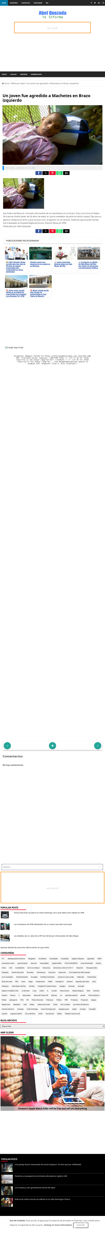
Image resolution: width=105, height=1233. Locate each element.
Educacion (62, 972)
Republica (16, 1004)
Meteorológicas (78, 991)
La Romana (26, 991)
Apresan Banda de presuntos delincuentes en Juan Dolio (25, 947)
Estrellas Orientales (48, 977)
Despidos (5, 972)
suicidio (4, 1014)
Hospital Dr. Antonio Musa (47, 986)
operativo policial (71, 995)
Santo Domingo (32, 1009)
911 (3, 959)
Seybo (74, 1009)
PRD (66, 1000)
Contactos (25, 3)
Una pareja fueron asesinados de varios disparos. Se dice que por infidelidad (48, 1164)
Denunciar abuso (11, 1214)
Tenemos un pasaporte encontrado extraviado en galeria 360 (41, 1176)
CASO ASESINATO (71, 963)
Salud (55, 1004)
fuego (31, 981)
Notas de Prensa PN (41, 995)
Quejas (93, 1000)
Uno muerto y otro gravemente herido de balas (35, 1187)
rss (47, 3)
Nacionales (27, 995)
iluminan (72, 986)
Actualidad (65, 959)
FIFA (16, 981)
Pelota (4, 1000)
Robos (32, 1004)
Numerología (36, 74)
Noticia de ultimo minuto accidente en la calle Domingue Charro (42, 1199)
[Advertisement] (51, 844)
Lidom (42, 991)
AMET (99, 959)
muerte (4, 995)
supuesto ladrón (16, 1014)
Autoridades (44, 963)
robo (25, 1004)
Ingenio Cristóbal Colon (10, 991)
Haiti (94, 981)
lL (47, 991)
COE (10, 968)
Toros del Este (30, 1014)
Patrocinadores (93, 995)
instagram (38, 3)
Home (4, 3)
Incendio (81, 986)
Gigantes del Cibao (82, 981)
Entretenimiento (22, 977)
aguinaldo (90, 959)
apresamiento (23, 963)
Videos (59, 1014)
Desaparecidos (91, 968)
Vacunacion (50, 1014)
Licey (34, 991)
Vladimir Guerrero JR (72, 1014)
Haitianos (5, 986)
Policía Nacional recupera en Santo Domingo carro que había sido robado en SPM (49, 912)
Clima (4, 968)
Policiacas (49, 1000)
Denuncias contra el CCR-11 (63, 968)
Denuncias (46, 968)
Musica (12, 995)
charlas (98, 963)
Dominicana (41, 972)
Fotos (23, 981)
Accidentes (42, 959)
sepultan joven (64, 1009)
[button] (38, 173)
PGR (21, 1000)
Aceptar (81, 1225)
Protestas (74, 1000)
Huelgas (62, 986)
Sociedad (92, 1009)
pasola (83, 995)
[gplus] (99, 3)
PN (28, 1000)
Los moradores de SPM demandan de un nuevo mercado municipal (43, 924)
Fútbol (50, 981)
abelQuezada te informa (16, 959)
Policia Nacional (37, 1000)
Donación (52, 972)
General (69, 981)
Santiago (20, 1009)
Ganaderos (60, 981)
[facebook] (91, 3)
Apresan (34, 963)
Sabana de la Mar (44, 1004)
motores (96, 991)
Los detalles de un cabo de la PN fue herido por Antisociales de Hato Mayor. (46, 936)
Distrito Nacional (18, 972)
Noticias (54, 995)
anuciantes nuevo (8, 963)
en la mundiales (7, 977)
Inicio (4, 74)
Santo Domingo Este (48, 1009)
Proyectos (84, 1000)
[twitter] (95, 3)
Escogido (34, 977)
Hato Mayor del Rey (19, 986)
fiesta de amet (7, 981)
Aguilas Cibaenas (78, 959)
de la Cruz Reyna (33, 968)
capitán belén (56, 963)
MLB (88, 991)
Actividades (54, 959)
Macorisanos (64, 991)
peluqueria (13, 1000)
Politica (59, 1000)
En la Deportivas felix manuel (79, 972)
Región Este (6, 1004)
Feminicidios (91, 977)
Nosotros (14, 3)
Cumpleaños (19, 968)
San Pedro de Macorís (81, 1004)
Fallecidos (80, 977)
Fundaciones (40, 981)
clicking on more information (58, 1225)
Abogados (31, 959)
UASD (40, 1014)
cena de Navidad (87, 963)
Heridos (32, 986)
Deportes (23, 74)
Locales (13, 74)
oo (61, 995)
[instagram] (103, 3)
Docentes (30, 972)
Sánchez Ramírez (8, 1009)
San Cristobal (65, 1004)
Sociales (83, 1009)
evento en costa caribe (66, 977)
